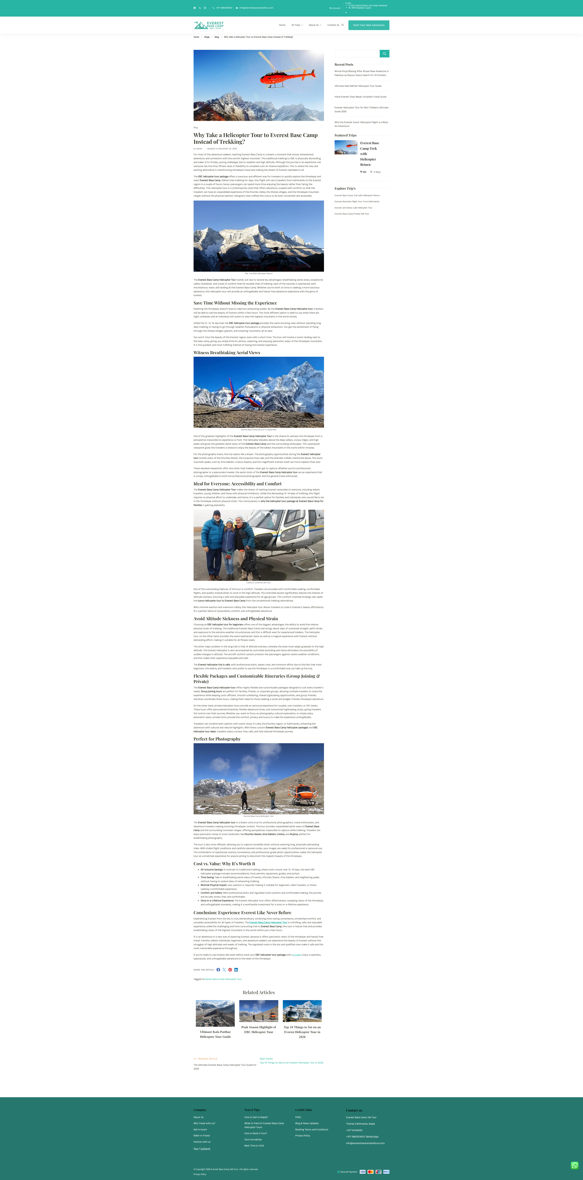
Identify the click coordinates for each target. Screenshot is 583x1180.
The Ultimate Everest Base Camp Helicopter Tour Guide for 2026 (225, 1067)
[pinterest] (230, 971)
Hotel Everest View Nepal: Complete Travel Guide (360, 97)
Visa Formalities (253, 1139)
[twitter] (200, 8)
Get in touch (200, 1129)
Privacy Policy (302, 1135)
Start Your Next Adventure (369, 25)
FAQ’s (298, 1117)
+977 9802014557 (224, 8)
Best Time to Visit (254, 1145)
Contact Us (333, 25)
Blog (196, 127)
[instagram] (205, 8)
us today (296, 955)
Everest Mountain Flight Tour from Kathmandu (357, 201)
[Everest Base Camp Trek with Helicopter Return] (346, 142)
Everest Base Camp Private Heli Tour (352, 213)
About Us (314, 25)
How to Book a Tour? (255, 1133)
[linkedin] (236, 971)
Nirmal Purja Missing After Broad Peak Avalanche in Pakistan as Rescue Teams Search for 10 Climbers (362, 73)
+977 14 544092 (354, 1130)
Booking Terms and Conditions (311, 1129)
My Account (335, 8)
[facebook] (195, 8)
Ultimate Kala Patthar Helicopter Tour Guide (358, 86)
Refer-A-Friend (202, 1135)
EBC (365, 172)
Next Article (266, 1059)
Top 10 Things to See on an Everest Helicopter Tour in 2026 (302, 1032)
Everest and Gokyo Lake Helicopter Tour (354, 207)
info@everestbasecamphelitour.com (256, 8)
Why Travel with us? (204, 1123)
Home (282, 25)
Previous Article (207, 1058)
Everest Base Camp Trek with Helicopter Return (369, 154)
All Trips (296, 25)
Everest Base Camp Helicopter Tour (268, 922)
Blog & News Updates (307, 1123)
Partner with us (202, 1142)
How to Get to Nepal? (256, 1117)
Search (384, 53)
